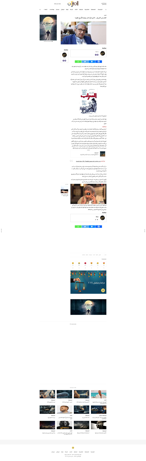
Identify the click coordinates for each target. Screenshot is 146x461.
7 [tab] (44, 41)
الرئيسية (93, 452)
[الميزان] (73, 4)
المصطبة (87, 400)
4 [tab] (48, 41)
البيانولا (75, 452)
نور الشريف (99, 79)
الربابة (66, 452)
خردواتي (100, 415)
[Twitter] (85, 61)
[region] (88, 307)
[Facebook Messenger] (92, 61)
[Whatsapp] (78, 61)
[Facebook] (98, 61)
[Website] (96, 55)
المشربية (81, 452)
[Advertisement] (88, 240)
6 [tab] (45, 41)
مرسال (53, 452)
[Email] (97, 55)
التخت (105, 15)
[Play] (88, 194)
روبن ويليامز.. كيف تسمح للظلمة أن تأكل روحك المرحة (88, 161)
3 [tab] (49, 41)
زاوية (62, 452)
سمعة (64, 57)
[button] (88, 304)
